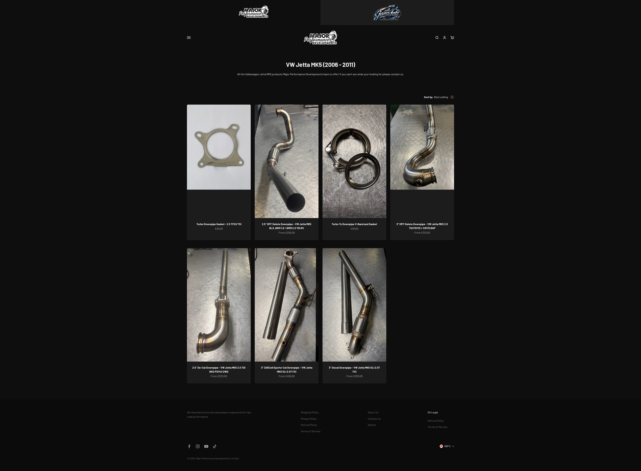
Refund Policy (309, 424)
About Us (373, 412)
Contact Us (374, 418)
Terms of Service (310, 431)
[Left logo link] (253, 12)
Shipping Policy (309, 412)
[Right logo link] (387, 12)
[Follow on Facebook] (189, 446)
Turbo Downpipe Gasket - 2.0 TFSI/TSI (218, 224)
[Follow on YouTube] (206, 446)
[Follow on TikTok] (214, 446)
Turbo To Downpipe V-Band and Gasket (354, 224)
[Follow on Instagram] (197, 446)
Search (372, 424)
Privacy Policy (308, 418)
